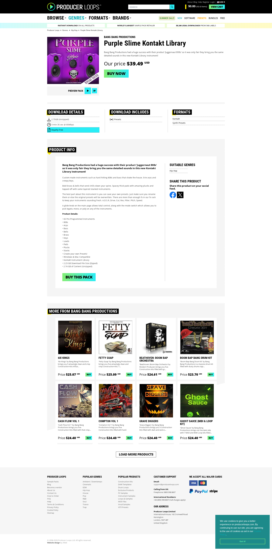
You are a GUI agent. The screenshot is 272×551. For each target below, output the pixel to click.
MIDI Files (122, 501)
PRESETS (201, 18)
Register (206, 2)
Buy (89, 374)
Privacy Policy (53, 507)
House (85, 493)
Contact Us (51, 493)
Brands (121, 18)
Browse (55, 18)
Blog (195, 2)
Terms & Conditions (55, 504)
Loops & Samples (125, 499)
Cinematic (87, 484)
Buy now (116, 73)
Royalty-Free (57, 129)
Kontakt (176, 118)
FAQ (49, 499)
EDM (85, 487)
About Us (51, 490)
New (180, 18)
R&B (84, 499)
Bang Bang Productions (119, 37)
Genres (76, 18)
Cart (217, 6)
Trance (85, 504)
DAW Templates (124, 484)
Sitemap (50, 513)
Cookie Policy (52, 510)
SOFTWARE (189, 18)
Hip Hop (173, 170)
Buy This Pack (79, 277)
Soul (84, 501)
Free (222, 18)
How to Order (53, 496)
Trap (85, 507)
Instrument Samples (126, 496)
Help (200, 2)
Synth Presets (179, 123)
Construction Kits (125, 481)
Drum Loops (123, 487)
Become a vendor (54, 487)
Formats (98, 18)
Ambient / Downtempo (92, 481)
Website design (53, 543)
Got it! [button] (243, 541)
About (190, 2)
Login (212, 2)
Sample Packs (53, 481)
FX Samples (123, 493)
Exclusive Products (126, 490)
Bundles (213, 18)
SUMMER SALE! (167, 18)
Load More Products (136, 454)
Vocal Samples (124, 504)
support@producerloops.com (166, 484)
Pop (84, 496)
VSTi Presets (123, 507)
